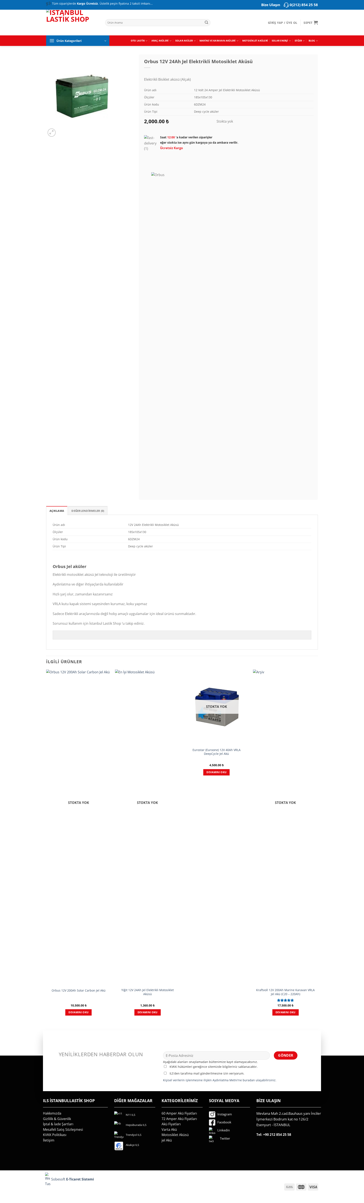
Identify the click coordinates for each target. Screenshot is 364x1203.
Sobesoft (57, 1179)
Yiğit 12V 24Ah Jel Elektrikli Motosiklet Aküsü (147, 992)
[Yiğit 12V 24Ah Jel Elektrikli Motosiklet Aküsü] (147, 827)
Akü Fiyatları (171, 1124)
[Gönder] (206, 22)
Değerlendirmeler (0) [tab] (87, 511)
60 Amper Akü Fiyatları (179, 1113)
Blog (312, 40)
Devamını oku (78, 1012)
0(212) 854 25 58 (304, 4)
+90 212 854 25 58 (277, 1134)
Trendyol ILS (133, 1135)
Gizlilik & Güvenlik (57, 1118)
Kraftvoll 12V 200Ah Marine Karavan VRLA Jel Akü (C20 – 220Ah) (285, 992)
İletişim (48, 1140)
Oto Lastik (138, 40)
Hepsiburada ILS (136, 1125)
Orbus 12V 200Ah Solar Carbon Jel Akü (79, 990)
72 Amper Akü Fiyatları (179, 1118)
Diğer (298, 40)
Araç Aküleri (160, 40)
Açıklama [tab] (57, 511)
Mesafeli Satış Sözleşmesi (63, 1129)
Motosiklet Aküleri (255, 40)
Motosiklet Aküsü (175, 1134)
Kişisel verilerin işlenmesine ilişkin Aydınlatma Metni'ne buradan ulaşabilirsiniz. (219, 1080)
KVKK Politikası (54, 1134)
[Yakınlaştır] (52, 132)
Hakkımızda (52, 1113)
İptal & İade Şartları (58, 1124)
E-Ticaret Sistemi (80, 1179)
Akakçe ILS (132, 1145)
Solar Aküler (184, 40)
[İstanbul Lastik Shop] (72, 22)
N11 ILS (130, 1115)
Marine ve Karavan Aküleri (217, 40)
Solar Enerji (280, 40)
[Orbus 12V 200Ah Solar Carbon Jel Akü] (78, 827)
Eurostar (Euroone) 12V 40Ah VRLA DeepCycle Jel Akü (217, 752)
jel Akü (167, 1140)
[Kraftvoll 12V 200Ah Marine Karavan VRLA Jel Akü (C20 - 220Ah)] (285, 827)
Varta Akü (169, 1129)
